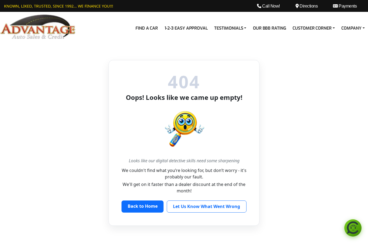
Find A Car (147, 28)
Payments (347, 6)
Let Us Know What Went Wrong (206, 206)
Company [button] (351, 28)
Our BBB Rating (269, 28)
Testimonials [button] (228, 28)
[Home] (37, 26)
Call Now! (270, 6)
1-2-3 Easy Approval (186, 28)
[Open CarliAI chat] (353, 228)
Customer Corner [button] (312, 28)
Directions (308, 6)
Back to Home (143, 206)
